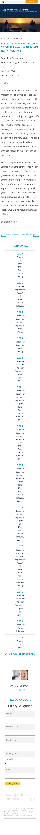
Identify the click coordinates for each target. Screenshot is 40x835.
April (20, 270)
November (20, 286)
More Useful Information (21, 812)
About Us (15, 810)
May (20, 267)
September (20, 290)
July (20, 260)
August (20, 257)
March (20, 273)
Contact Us (8, 814)
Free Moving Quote (14, 808)
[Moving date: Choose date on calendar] (6, 764)
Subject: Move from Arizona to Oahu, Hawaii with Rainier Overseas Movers (20, 47)
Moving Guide (22, 810)
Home (6, 808)
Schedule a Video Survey (27, 808)
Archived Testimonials (20, 653)
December (20, 316)
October (20, 322)
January (20, 276)
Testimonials (7, 810)
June (20, 264)
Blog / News (32, 812)
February (20, 306)
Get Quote (12, 783)
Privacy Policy (16, 814)
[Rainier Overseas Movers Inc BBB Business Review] (15, 800)
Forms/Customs (8, 812)
